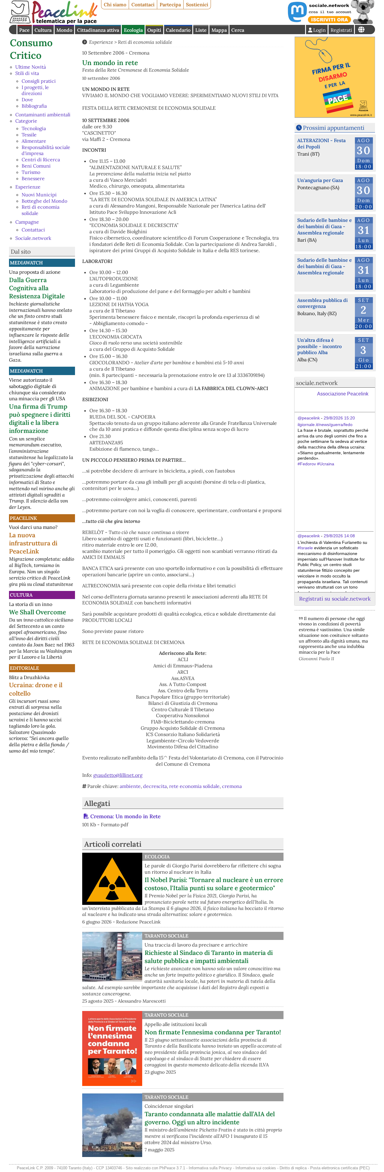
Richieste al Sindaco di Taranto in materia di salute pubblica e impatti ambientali (209, 957)
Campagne (27, 222)
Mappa (219, 30)
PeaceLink (23, 518)
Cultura (43, 30)
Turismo (31, 172)
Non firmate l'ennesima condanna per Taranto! (213, 1032)
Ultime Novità (30, 67)
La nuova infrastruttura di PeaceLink (33, 543)
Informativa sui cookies (256, 1168)
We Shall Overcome (37, 612)
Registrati (341, 30)
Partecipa (170, 4)
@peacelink (309, 418)
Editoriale (24, 668)
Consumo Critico (31, 49)
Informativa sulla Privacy (210, 1168)
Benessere (33, 178)
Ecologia (133, 30)
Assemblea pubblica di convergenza (322, 303)
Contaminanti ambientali (42, 115)
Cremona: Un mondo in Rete (125, 816)
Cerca (237, 30)
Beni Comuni (36, 166)
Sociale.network (33, 238)
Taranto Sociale (166, 936)
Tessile (29, 135)
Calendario (178, 30)
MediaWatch (26, 263)
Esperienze (27, 187)
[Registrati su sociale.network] (330, 22)
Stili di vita (27, 73)
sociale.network (317, 382)
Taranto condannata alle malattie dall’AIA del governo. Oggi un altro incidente (210, 1118)
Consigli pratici (39, 81)
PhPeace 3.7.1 (172, 1168)
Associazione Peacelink (342, 393)
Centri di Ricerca (41, 160)
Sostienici (197, 4)
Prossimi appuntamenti (333, 127)
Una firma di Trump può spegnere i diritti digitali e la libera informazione (39, 418)
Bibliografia (34, 106)
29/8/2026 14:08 (339, 535)
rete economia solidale (194, 786)
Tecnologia (34, 128)
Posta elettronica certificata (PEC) (340, 1168)
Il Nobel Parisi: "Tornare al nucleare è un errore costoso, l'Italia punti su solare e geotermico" (214, 884)
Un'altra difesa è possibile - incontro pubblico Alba (319, 346)
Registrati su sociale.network (334, 598)
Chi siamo (115, 4)
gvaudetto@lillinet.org (117, 775)
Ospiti (154, 30)
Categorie (26, 121)
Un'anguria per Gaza (320, 180)
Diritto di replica (293, 1168)
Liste (201, 30)
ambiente (130, 786)
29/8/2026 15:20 (339, 418)
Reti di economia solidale (145, 42)
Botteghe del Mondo (44, 201)
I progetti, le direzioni (35, 90)
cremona (232, 786)
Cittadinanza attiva (98, 30)
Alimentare (34, 141)
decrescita (155, 786)
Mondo (64, 30)
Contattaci (142, 4)
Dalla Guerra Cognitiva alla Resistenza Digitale (37, 288)
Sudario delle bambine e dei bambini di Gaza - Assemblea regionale (324, 226)
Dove (27, 100)
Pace (24, 30)
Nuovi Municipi (39, 195)
